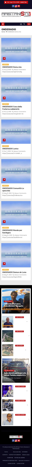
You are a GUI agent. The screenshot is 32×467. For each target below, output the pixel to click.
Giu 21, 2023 (7, 69)
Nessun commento (20, 69)
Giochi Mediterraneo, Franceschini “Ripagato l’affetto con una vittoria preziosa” (14, 307)
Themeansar (15, 448)
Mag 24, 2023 (8, 235)
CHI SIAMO (24, 452)
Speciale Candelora (24, 460)
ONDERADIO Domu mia (11, 67)
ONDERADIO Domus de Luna (14, 272)
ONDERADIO (5, 64)
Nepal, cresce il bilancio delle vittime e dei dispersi (22, 335)
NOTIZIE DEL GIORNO (19, 457)
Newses (26, 447)
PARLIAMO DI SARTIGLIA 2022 (10, 460)
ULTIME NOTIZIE (11, 463)
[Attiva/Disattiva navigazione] (21, 24)
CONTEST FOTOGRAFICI (15, 455)
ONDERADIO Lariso (10, 149)
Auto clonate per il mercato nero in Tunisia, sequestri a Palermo (15, 375)
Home (3, 32)
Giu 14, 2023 (8, 111)
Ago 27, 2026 (10, 309)
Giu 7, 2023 (7, 151)
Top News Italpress (9, 370)
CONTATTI (5, 455)
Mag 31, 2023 (8, 193)
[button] (25, 24)
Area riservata (17, 452)
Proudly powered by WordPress (11, 447)
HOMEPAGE (10, 457)
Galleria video (26, 455)
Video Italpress (8, 301)
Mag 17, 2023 (8, 275)
